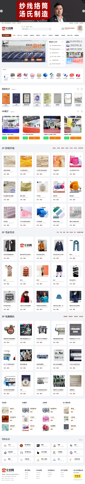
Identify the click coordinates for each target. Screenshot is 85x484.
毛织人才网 (69, 35)
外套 (61, 232)
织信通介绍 (50, 472)
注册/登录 (26, 472)
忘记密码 (26, 474)
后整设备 (76, 316)
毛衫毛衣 (51, 35)
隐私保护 (38, 478)
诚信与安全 (38, 472)
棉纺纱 (62, 148)
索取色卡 (6, 106)
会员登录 (14, 23)
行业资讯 (63, 35)
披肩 (64, 232)
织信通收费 (50, 474)
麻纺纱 (54, 148)
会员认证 (26, 476)
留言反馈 (62, 476)
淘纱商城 (77, 35)
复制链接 (5, 137)
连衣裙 (71, 232)
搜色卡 (31, 26)
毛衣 (58, 232)
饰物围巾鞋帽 (80, 232)
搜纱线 (27, 26)
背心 (75, 232)
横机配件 (71, 316)
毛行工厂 (44, 35)
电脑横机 (57, 35)
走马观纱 (26, 35)
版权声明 (38, 476)
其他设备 (81, 316)
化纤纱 (71, 148)
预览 (14, 137)
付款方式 (49, 476)
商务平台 (26, 478)
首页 (14, 35)
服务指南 (71, 23)
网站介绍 (62, 472)
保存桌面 (81, 23)
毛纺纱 (58, 148)
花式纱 (75, 148)
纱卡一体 (23, 26)
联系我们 (62, 474)
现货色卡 (38, 35)
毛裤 (67, 232)
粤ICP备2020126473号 (78, 479)
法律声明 (38, 474)
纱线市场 (32, 35)
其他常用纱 (80, 148)
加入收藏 (76, 23)
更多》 (62, 41)
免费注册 (19, 23)
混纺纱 (66, 148)
